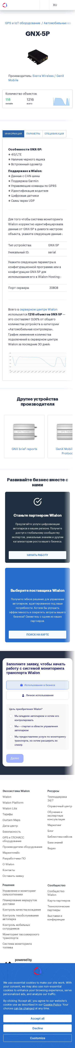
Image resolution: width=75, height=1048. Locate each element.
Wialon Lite (10, 808)
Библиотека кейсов (60, 836)
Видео (52, 848)
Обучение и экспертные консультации (56, 816)
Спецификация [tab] (54, 134)
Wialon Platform (13, 802)
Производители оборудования (22, 847)
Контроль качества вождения (22, 909)
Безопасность (12, 831)
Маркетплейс (11, 852)
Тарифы (8, 814)
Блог (51, 831)
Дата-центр (10, 826)
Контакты (9, 870)
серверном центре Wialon (38, 309)
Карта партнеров (59, 900)
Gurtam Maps (11, 820)
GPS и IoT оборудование (22, 23)
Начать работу (37, 555)
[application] (37, 1005)
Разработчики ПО (14, 858)
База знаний (55, 842)
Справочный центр (60, 806)
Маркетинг (54, 825)
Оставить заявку (13, 876)
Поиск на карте (37, 635)
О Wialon (8, 864)
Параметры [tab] (33, 134)
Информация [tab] (13, 134)
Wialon (7, 797)
